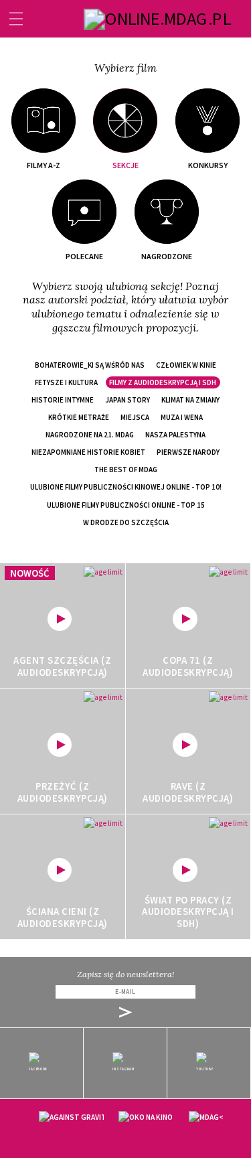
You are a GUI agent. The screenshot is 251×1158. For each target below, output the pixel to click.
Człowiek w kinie (186, 365)
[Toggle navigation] (16, 18)
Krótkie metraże (78, 417)
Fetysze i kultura (66, 382)
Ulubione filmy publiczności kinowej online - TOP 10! (126, 487)
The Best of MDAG (125, 469)
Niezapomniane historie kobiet (88, 452)
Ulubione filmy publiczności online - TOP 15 (126, 505)
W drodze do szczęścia (126, 522)
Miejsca (134, 417)
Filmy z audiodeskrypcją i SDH (162, 382)
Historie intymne (62, 400)
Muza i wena (182, 417)
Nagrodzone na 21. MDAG (90, 434)
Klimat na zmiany (190, 400)
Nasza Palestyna (175, 434)
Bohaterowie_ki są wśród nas (90, 365)
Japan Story (127, 400)
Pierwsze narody (188, 452)
